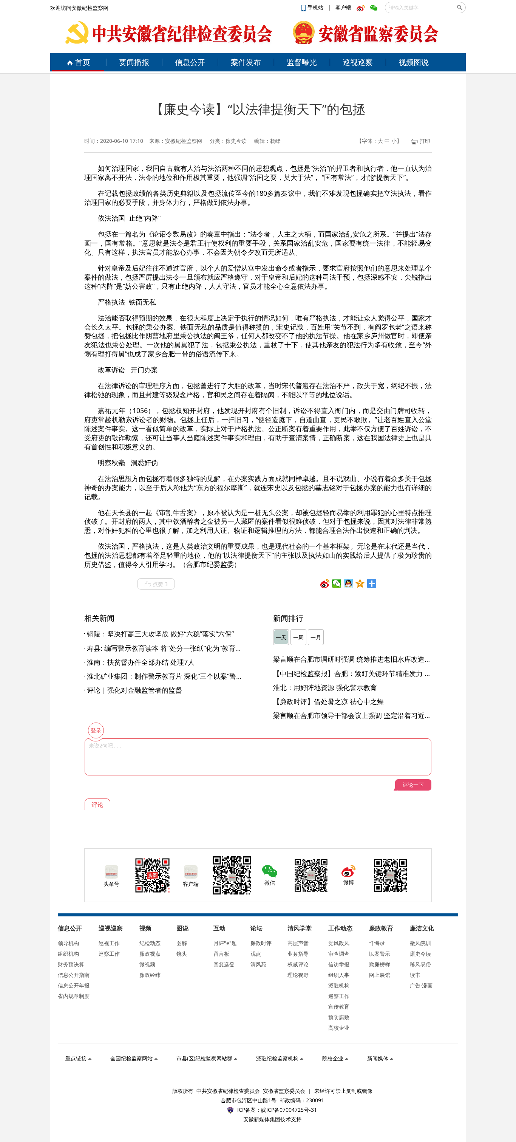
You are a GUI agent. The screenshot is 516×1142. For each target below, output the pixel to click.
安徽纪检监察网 (183, 140)
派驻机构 (338, 985)
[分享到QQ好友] (348, 583)
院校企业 (332, 1058)
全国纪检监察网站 (131, 1058)
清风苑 (258, 964)
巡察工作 (109, 953)
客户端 (343, 7)
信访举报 (338, 964)
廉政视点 (150, 953)
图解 (181, 943)
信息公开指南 (74, 974)
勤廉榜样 (379, 964)
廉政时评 (261, 943)
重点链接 (76, 1058)
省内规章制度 (74, 996)
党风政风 (338, 943)
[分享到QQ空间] (360, 583)
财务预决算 (71, 964)
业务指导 (298, 953)
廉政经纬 (150, 974)
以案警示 (379, 953)
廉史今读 (420, 953)
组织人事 (338, 974)
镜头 (181, 953)
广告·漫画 (421, 985)
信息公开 (190, 62)
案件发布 (246, 62)
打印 (425, 140)
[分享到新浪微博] (325, 583)
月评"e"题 (225, 943)
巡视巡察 (358, 62)
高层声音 (298, 943)
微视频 (147, 964)
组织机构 (68, 953)
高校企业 (338, 1027)
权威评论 (298, 964)
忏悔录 (377, 943)
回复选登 (224, 964)
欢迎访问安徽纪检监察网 (79, 7)
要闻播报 (134, 62)
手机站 (316, 7)
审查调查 (338, 953)
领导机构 (68, 943)
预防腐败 (338, 1017)
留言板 (221, 953)
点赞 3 (160, 584)
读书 (415, 974)
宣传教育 (338, 1006)
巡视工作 (109, 943)
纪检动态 (150, 943)
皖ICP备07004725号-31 (289, 1109)
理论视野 (298, 974)
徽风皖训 (420, 943)
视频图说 (414, 62)
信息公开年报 (74, 985)
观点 (255, 953)
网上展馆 (379, 974)
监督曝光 (302, 62)
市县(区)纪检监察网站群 (204, 1058)
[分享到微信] (336, 583)
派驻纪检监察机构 (277, 1058)
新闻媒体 (377, 1058)
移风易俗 (420, 964)
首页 (82, 62)
